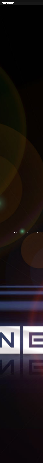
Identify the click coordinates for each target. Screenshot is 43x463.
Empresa (37, 3)
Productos (28, 3)
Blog (40, 3)
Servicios (33, 3)
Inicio (25, 3)
